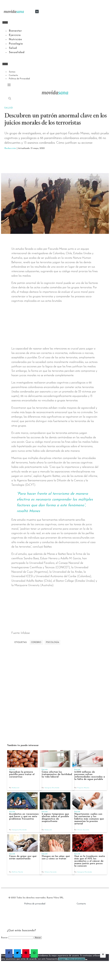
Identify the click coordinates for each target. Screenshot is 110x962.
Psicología (16, 43)
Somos (12, 72)
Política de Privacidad (19, 79)
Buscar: (4, 938)
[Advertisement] (58, 162)
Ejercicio (15, 35)
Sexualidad (17, 52)
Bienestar (15, 31)
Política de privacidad (34, 904)
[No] (86, 959)
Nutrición (15, 39)
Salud (13, 48)
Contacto (13, 75)
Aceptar (62, 959)
